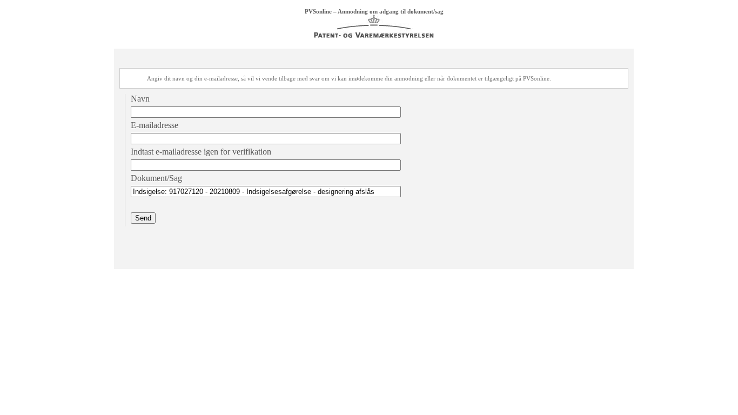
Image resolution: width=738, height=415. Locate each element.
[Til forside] (374, 35)
